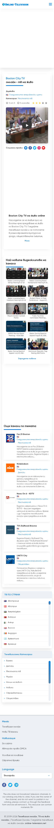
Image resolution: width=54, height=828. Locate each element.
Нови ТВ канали (10, 732)
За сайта (7, 743)
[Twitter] (34, 148)
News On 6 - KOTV (25, 494)
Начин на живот (14, 682)
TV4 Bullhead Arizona (27, 526)
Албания (12, 617)
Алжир (11, 622)
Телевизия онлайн (11, 727)
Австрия (12, 606)
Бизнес (9, 661)
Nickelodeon (22, 464)
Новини (9, 688)
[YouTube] (43, 148)
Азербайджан (14, 612)
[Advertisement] (27, 39)
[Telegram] (16, 785)
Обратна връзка (10, 760)
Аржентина (13, 639)
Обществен (12, 698)
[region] (27, 623)
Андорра (12, 633)
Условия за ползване (12, 755)
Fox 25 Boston (23, 434)
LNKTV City (22, 556)
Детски (10, 666)
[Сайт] (25, 148)
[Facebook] (30, 148)
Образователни (14, 693)
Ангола (11, 628)
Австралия (13, 601)
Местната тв (13, 671)
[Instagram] (39, 148)
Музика (9, 677)
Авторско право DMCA (14, 749)
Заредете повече (27, 359)
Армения (12, 644)
